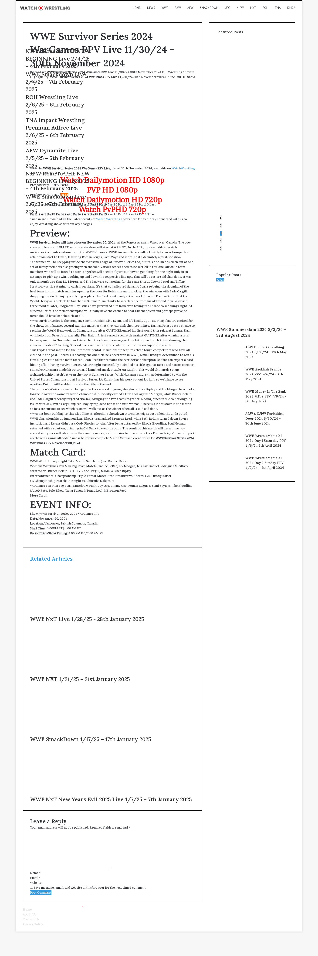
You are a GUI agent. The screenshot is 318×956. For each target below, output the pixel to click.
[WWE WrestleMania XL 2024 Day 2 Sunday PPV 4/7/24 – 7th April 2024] (229, 472)
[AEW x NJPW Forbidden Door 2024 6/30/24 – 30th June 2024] (229, 427)
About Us (29, 914)
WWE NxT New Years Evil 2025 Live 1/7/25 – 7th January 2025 (111, 799)
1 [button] (221, 217)
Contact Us (31, 919)
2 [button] (221, 225)
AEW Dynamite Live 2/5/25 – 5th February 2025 (55, 158)
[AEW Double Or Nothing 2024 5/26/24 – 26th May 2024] (229, 361)
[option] (58, 82)
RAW (178, 8)
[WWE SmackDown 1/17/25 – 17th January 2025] (75, 733)
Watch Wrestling (108, 219)
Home (137, 8)
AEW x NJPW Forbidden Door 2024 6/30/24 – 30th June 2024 (264, 418)
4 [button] (221, 241)
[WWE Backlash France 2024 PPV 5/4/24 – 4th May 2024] (229, 383)
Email (35, 878)
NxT (253, 8)
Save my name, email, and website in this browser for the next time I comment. (90, 887)
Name (35, 873)
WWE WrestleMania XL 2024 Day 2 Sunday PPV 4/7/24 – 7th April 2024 (264, 463)
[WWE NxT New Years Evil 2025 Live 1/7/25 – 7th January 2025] (75, 793)
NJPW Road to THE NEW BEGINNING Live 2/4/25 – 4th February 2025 (58, 58)
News (151, 8)
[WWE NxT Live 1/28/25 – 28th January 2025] (75, 613)
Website (35, 882)
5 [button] (221, 248)
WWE (165, 8)
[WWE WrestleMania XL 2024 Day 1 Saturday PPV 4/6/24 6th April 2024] (229, 450)
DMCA (291, 8)
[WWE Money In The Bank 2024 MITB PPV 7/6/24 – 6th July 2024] (229, 405)
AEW (190, 8)
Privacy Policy (33, 924)
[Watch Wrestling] (45, 7)
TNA (278, 8)
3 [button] (221, 233)
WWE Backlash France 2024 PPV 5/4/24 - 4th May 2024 (264, 374)
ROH (265, 8)
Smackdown (209, 8)
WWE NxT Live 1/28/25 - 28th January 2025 (87, 619)
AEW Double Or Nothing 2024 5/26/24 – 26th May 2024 (266, 352)
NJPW (240, 8)
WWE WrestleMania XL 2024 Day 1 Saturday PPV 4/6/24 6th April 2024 (265, 441)
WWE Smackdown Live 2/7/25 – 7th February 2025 (56, 82)
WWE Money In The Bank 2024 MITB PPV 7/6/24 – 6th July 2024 (266, 396)
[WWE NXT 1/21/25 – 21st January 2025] (75, 673)
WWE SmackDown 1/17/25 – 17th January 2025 (90, 739)
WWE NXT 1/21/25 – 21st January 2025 (80, 679)
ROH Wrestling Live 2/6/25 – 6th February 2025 (55, 104)
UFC (227, 8)
